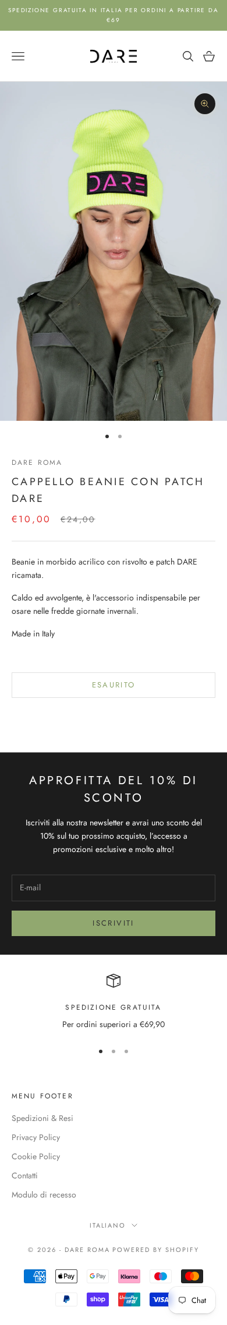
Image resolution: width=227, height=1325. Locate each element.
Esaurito (114, 684)
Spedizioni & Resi (42, 1118)
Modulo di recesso (44, 1194)
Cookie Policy (36, 1156)
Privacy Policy (36, 1137)
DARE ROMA (37, 462)
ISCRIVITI (113, 923)
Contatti (25, 1175)
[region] (113, 1002)
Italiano (108, 1225)
